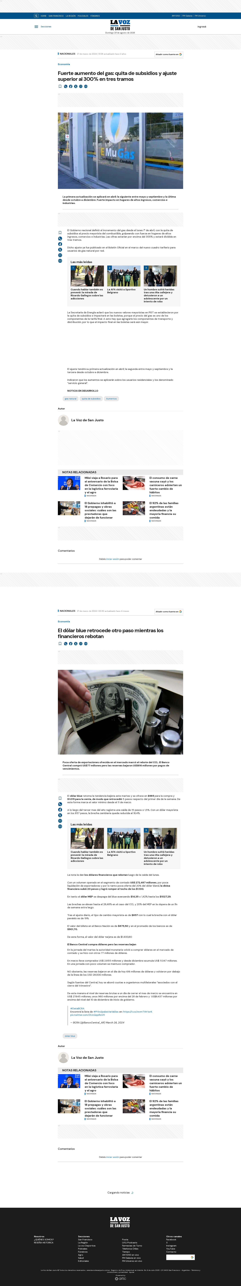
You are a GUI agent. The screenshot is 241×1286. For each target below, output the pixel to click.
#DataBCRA (77, 1008)
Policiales (83, 16)
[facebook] (70, 86)
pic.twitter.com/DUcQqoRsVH (87, 1015)
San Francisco (56, 16)
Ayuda (131, 1272)
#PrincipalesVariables (106, 1011)
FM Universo (200, 15)
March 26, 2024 (115, 1022)
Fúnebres (95, 16)
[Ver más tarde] (60, 86)
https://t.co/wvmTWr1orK (137, 1011)
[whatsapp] (65, 86)
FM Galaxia (187, 15)
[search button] (36, 16)
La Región (71, 16)
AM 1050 (176, 15)
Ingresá (202, 26)
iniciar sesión (112, 559)
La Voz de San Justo (87, 420)
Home (43, 16)
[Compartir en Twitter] (75, 86)
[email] (80, 86)
